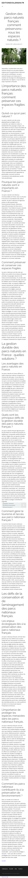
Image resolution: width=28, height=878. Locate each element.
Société (4, 861)
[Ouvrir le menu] (2, 6)
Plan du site (5, 877)
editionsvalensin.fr (13, 3)
